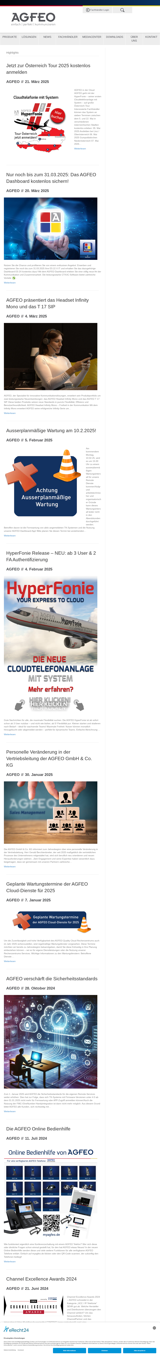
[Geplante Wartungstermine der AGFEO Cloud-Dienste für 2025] (50, 921)
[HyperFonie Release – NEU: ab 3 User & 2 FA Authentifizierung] (50, 645)
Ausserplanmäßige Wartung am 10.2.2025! (51, 430)
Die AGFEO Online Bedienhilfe (38, 1128)
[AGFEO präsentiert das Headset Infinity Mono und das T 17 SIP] (50, 356)
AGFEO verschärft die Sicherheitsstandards (52, 978)
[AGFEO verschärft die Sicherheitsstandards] (50, 1041)
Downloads (114, 36)
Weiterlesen (80, 148)
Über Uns (134, 38)
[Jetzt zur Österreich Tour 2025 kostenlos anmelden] (37, 121)
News (47, 36)
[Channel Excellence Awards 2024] (33, 1305)
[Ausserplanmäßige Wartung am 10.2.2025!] (43, 483)
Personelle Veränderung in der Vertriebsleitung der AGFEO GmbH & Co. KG (49, 758)
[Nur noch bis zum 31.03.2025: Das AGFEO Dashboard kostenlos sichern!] (50, 228)
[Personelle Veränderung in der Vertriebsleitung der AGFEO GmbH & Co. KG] (50, 812)
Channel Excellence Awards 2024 (41, 1279)
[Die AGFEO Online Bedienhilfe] (50, 1191)
